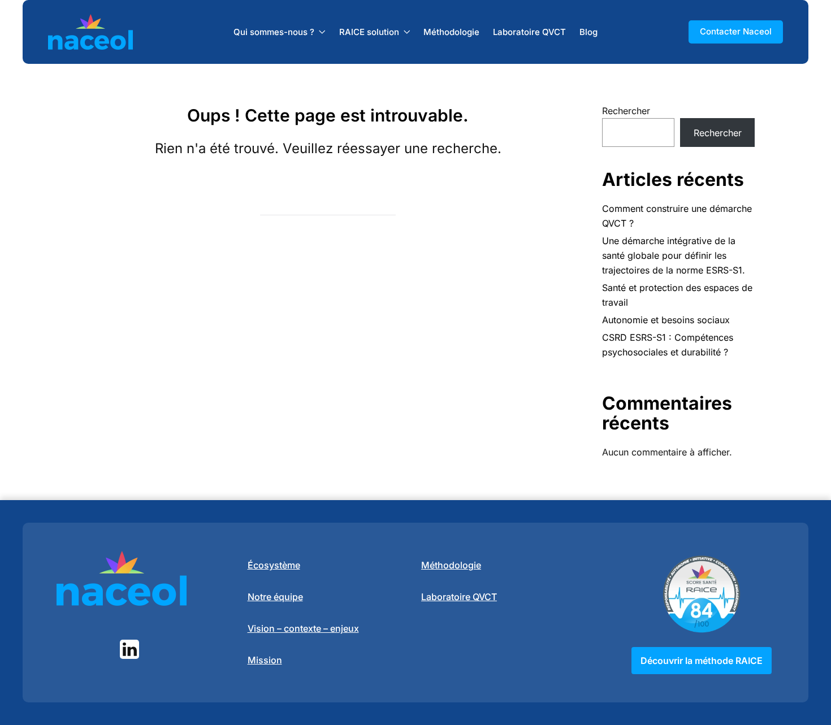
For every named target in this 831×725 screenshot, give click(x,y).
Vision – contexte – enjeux (303, 628)
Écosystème (274, 565)
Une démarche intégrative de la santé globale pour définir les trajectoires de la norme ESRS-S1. (673, 255)
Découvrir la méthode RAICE (701, 660)
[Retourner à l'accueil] (90, 32)
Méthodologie (451, 31)
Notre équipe (275, 596)
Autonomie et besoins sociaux (666, 319)
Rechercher (626, 110)
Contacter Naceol (736, 31)
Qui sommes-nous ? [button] (273, 31)
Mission (265, 660)
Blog (588, 31)
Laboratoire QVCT (529, 31)
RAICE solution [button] (369, 31)
